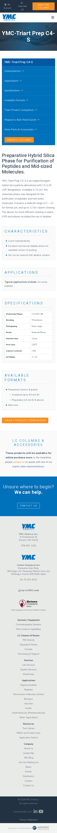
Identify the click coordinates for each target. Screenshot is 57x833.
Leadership (28, 753)
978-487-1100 (28, 545)
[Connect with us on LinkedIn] (35, 812)
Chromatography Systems (28, 624)
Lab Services (28, 664)
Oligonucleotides (28, 685)
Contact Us (28, 505)
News (28, 766)
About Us (28, 748)
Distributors (28, 776)
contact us (19, 462)
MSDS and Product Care (28, 732)
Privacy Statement (28, 819)
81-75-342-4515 (28, 579)
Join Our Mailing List (28, 762)
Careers (28, 780)
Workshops (28, 674)
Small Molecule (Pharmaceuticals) (28, 712)
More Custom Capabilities (28, 629)
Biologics (28, 698)
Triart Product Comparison (25, 420)
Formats (28, 649)
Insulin (28, 708)
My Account (7, 6)
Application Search (28, 737)
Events (28, 771)
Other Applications (28, 717)
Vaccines (28, 703)
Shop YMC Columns (43, 6)
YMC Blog (28, 757)
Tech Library (28, 728)
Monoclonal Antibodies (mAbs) (28, 694)
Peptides (28, 689)
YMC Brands (28, 640)
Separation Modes (29, 644)
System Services (28, 669)
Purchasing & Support (28, 653)
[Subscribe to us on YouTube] (41, 812)
